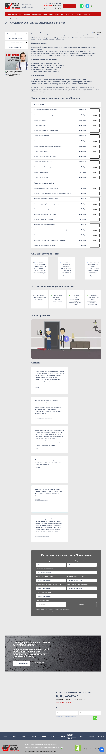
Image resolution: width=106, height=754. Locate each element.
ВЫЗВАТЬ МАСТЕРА (70, 6)
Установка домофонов (32, 14)
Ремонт (12, 18)
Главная (6, 18)
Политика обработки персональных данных (71, 736)
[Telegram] (87, 6)
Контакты (87, 14)
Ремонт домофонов (13, 14)
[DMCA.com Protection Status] (78, 748)
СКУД (45, 14)
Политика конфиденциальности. (32, 751)
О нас (53, 736)
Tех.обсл (69, 14)
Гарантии (62, 736)
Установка (43, 736)
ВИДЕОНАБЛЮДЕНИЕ (56, 14)
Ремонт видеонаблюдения (17, 38)
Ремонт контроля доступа (17, 42)
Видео (14, 736)
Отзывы (78, 14)
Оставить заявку (22, 663)
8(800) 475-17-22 (53, 3)
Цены (81, 736)
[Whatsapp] (82, 6)
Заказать (95, 110)
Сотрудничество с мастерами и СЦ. (48, 751)
